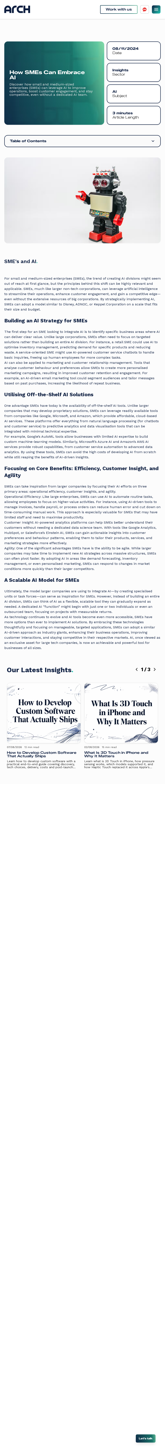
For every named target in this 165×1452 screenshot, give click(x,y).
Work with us (119, 9)
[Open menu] (156, 9)
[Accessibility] (144, 9)
